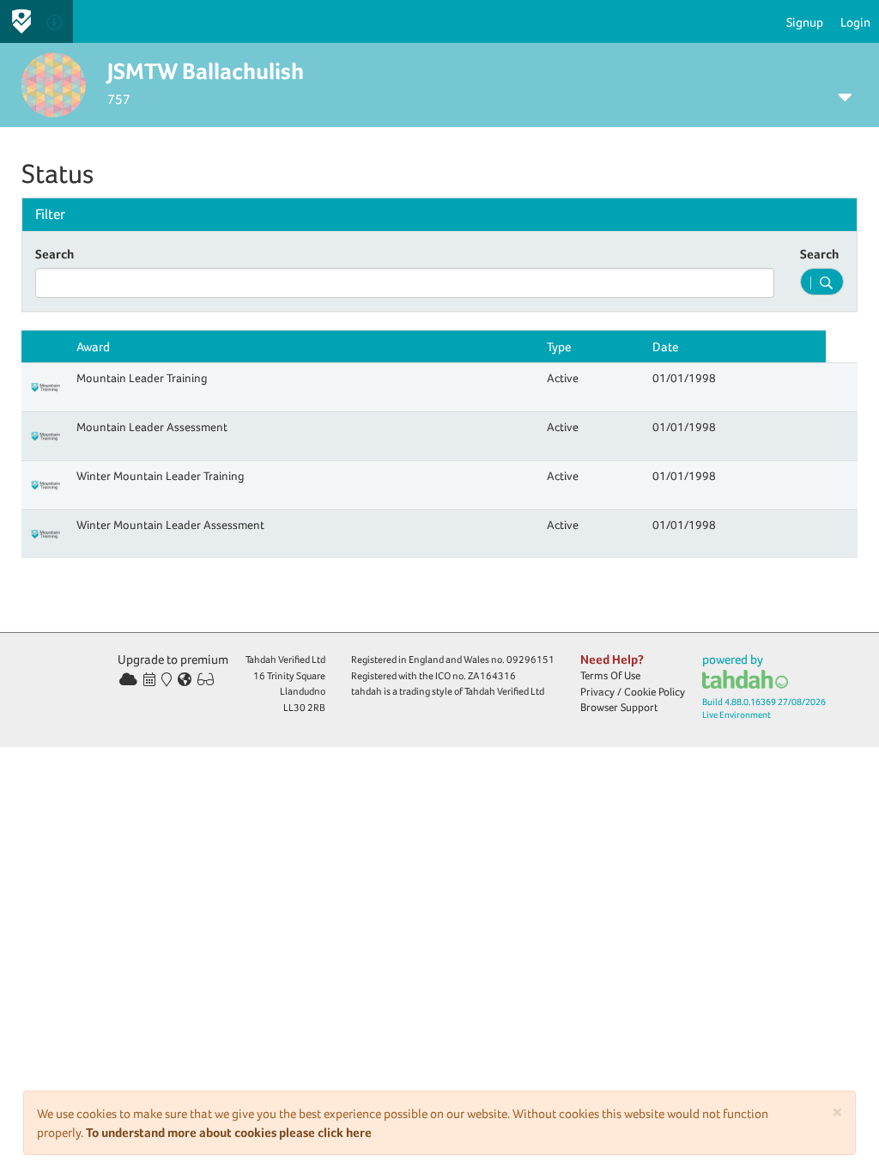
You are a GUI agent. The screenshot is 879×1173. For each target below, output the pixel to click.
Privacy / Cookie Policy (632, 691)
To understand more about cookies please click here (229, 1132)
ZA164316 (492, 676)
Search (54, 253)
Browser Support (619, 707)
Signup (804, 22)
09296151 (530, 659)
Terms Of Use (610, 675)
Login (855, 22)
